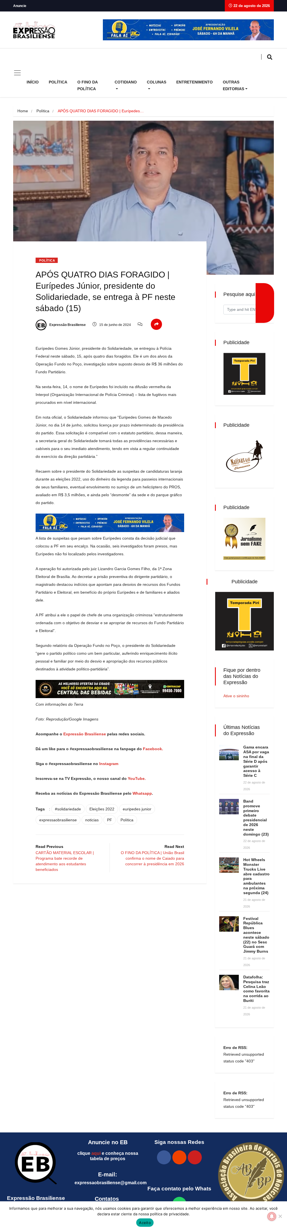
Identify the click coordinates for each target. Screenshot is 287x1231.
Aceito (145, 1222)
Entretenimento (194, 82)
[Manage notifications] (271, 1216)
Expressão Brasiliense (67, 325)
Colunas (156, 82)
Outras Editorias (233, 85)
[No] (280, 1216)
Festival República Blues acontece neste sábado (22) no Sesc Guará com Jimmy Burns (256, 935)
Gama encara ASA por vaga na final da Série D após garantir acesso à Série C (256, 761)
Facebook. (153, 749)
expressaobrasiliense (58, 820)
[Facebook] (164, 1157)
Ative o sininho (236, 696)
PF (109, 820)
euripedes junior (137, 809)
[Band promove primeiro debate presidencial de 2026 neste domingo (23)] (229, 806)
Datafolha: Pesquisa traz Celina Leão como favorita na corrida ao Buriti (256, 989)
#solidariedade (68, 809)
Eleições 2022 (101, 809)
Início (33, 82)
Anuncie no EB (108, 1142)
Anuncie (19, 6)
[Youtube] (195, 1157)
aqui (96, 1153)
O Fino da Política (87, 85)
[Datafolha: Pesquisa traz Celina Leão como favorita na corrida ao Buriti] (229, 982)
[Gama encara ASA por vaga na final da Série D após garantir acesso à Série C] (229, 752)
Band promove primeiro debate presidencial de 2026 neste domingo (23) (256, 817)
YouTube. (136, 778)
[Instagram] (179, 1157)
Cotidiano (126, 82)
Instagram (108, 763)
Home (22, 111)
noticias (92, 820)
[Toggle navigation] (17, 72)
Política (58, 82)
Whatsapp (142, 793)
